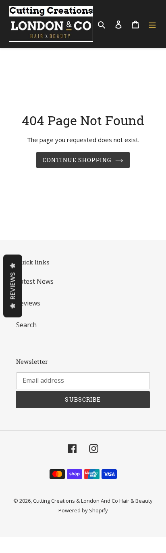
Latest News (35, 281)
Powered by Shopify (83, 510)
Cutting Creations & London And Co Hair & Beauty (93, 500)
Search (26, 324)
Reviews (28, 303)
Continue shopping (77, 160)
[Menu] (152, 24)
